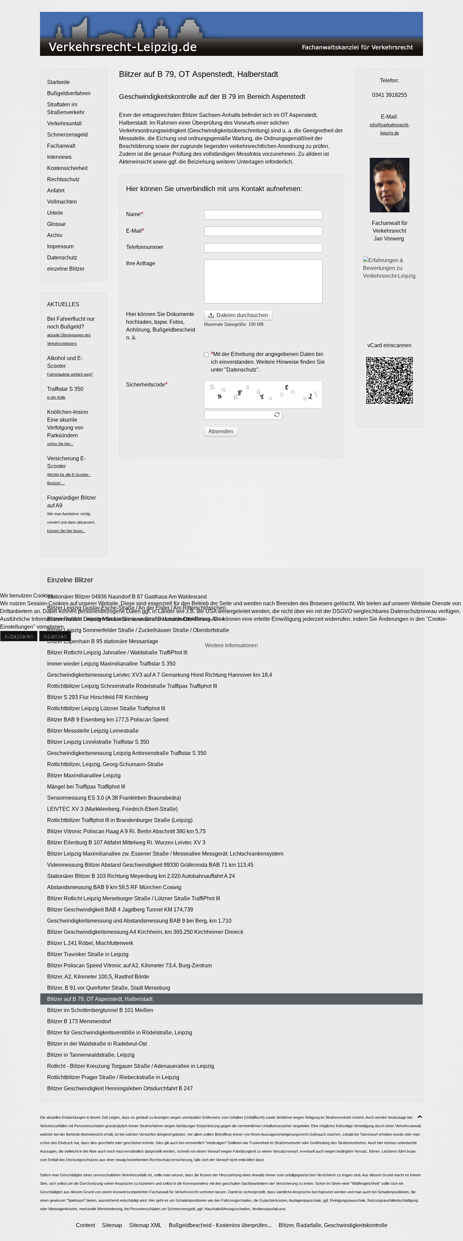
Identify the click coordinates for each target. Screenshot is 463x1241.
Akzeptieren (18, 636)
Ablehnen (55, 636)
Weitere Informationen (231, 645)
